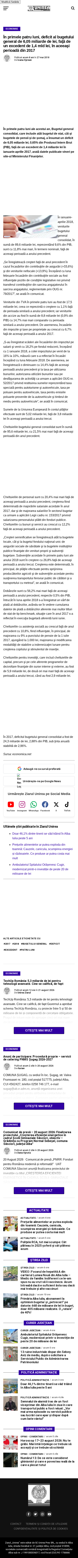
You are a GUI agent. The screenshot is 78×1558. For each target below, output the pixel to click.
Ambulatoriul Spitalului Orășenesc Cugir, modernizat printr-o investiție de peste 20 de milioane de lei (40, 869)
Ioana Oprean (24, 60)
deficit (55, 943)
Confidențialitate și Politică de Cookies (41, 1528)
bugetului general (34, 943)
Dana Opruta (24, 1153)
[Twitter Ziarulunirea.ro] (35, 1514)
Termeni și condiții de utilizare (46, 1524)
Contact (15, 1524)
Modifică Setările (10, 2)
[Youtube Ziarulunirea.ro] (49, 1514)
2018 (16, 943)
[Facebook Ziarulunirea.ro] (28, 1514)
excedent (11, 949)
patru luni (28, 949)
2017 (7, 943)
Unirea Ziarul (24, 992)
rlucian (20, 1068)
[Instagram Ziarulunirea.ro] (42, 1514)
